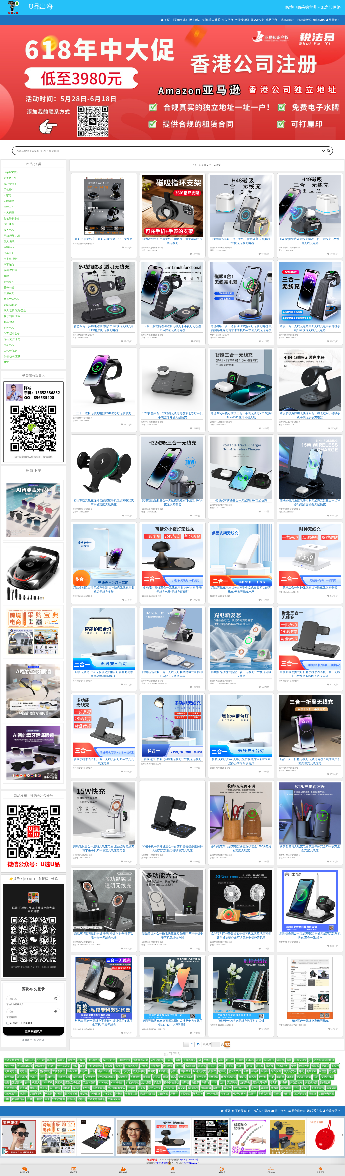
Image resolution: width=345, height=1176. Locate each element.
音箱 (29, 1099)
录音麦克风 (64, 1077)
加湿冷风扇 (114, 1099)
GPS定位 (107, 1093)
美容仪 (33, 1071)
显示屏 (265, 1071)
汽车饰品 (9, 264)
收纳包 (287, 1093)
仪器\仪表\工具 (12, 356)
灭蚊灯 (305, 1088)
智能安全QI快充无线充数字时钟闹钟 (241, 1020)
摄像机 (275, 1088)
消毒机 (81, 1099)
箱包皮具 (9, 281)
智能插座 (191, 1065)
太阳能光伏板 (326, 1093)
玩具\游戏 (9, 241)
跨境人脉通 (213, 19)
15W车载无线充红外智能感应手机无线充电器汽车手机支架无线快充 (104, 502)
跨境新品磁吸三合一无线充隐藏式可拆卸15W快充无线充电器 (172, 502)
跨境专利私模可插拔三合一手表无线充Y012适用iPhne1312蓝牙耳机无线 (241, 415)
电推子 (195, 1082)
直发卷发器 (58, 1071)
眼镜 (7, 1099)
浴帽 (178, 1060)
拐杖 (74, 1065)
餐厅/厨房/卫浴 (12, 316)
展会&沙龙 (257, 19)
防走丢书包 (139, 1071)
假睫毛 (66, 1088)
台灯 (222, 1082)
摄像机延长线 (259, 1082)
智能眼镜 (95, 1093)
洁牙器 (157, 1077)
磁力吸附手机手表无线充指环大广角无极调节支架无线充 (172, 240)
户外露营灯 (282, 1065)
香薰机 (207, 1060)
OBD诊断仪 (10, 1093)
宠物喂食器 (327, 1077)
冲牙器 (144, 1065)
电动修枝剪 (239, 1093)
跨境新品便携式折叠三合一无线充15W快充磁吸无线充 (241, 674)
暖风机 (222, 1071)
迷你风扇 (276, 1071)
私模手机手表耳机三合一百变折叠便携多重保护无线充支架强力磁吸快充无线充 (172, 848)
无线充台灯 (169, 1088)
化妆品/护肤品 (12, 218)
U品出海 (41, 6)
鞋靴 (6, 276)
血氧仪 (33, 1088)
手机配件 (9, 189)
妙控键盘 (185, 1093)
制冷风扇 (193, 1088)
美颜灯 (51, 1065)
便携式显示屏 (140, 1060)
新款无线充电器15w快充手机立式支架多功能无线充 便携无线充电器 (241, 589)
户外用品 (9, 327)
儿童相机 (163, 1071)
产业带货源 (242, 19)
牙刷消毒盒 (189, 1060)
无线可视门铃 (147, 1093)
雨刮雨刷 (286, 1088)
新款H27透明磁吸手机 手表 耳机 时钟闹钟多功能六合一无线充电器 (103, 935)
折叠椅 (284, 1082)
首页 (166, 19)
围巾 (92, 1071)
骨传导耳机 (104, 1071)
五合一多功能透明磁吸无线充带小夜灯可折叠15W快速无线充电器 (172, 328)
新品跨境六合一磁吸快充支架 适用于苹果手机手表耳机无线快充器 (172, 935)
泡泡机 (131, 1088)
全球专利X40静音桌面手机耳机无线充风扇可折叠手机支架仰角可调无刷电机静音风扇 (241, 935)
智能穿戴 (45, 1071)
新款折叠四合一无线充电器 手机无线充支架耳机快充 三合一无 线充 (310, 935)
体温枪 (76, 1088)
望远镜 (84, 1093)
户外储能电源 (95, 1065)
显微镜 (312, 1093)
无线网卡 (304, 1065)
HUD (214, 1082)
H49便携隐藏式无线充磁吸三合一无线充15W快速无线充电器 (310, 240)
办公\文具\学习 (12, 339)
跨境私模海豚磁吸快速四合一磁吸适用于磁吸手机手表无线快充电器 (310, 415)
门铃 (296, 1088)
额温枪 (116, 1071)
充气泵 (86, 1088)
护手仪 (229, 1065)
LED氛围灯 (94, 1060)
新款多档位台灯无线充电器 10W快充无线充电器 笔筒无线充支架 (103, 589)
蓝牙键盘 (78, 1077)
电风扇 (280, 1077)
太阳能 (38, 1099)
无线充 (126, 1071)
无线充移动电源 (106, 1077)
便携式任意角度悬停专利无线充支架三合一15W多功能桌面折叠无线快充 (310, 502)
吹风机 (252, 1077)
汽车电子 (9, 253)
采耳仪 (260, 1065)
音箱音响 (168, 1065)
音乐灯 (277, 1093)
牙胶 (220, 1065)
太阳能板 (163, 1093)
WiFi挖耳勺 (58, 1099)
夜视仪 (81, 1060)
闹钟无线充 (300, 1060)
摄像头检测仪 (171, 1082)
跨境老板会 (304, 19)
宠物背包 (135, 1077)
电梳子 (239, 1065)
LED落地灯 (300, 1093)
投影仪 (212, 1071)
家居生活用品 (11, 299)
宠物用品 (9, 247)
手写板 (255, 1071)
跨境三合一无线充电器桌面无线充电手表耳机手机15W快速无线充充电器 (310, 328)
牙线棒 (174, 1093)
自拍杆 (212, 1065)
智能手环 (30, 1060)
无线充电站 (317, 1088)
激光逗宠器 (290, 1071)
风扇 (221, 1060)
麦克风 (23, 1088)
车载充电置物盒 (96, 1099)
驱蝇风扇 (72, 1071)
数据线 (71, 1099)
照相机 (59, 1082)
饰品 (173, 1077)
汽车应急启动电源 (324, 1060)
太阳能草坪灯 (241, 1088)
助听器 (250, 1060)
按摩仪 (23, 1093)
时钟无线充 (199, 1071)
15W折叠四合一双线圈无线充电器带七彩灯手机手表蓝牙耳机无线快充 (172, 415)
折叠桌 (119, 1093)
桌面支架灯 (234, 1071)
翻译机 (325, 1065)
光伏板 (119, 1065)
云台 (316, 1077)
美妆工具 (9, 207)
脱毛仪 (270, 1065)
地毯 (288, 1060)
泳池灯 (290, 1077)
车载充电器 (99, 1088)
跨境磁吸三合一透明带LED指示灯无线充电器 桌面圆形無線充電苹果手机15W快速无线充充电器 (241, 328)
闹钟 (165, 1077)
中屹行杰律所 (161, 1163)
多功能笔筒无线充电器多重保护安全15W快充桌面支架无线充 (241, 848)
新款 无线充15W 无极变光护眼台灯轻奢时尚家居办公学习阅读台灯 (103, 674)
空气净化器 (212, 1093)
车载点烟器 (264, 1093)
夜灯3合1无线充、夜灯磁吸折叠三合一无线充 (103, 238)
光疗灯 (262, 1077)
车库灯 (205, 1082)
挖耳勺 (33, 1077)
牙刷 (82, 1065)
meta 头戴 (103, 1082)
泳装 (42, 1077)
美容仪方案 (311, 1082)
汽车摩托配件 (11, 258)
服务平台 (227, 19)
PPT (250, 1110)
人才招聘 (264, 1110)
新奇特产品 (10, 178)
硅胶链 (185, 1082)
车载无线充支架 (13, 1060)
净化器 (182, 1088)
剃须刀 (84, 1071)
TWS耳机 (47, 1082)
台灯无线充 (109, 1060)
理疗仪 (227, 1088)
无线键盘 (40, 1065)
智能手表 (245, 1082)
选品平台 (271, 19)
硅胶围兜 (201, 1077)
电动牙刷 (311, 1071)
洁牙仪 (71, 1060)
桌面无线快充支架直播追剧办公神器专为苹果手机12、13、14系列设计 (172, 1022)
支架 (271, 1077)
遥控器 (315, 1065)
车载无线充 (154, 1088)
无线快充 (232, 1082)
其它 (6, 362)
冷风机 (273, 1082)
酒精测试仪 (71, 1093)
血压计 (252, 1093)
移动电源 (269, 1060)
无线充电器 (10, 1071)
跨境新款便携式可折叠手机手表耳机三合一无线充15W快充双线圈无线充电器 (310, 674)
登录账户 (334, 19)
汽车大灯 (226, 1093)
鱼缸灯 (179, 1065)
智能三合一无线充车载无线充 (310, 1020)
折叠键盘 (213, 1077)
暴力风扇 (9, 1077)
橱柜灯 (217, 1088)
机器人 (36, 1082)
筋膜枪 (335, 1065)
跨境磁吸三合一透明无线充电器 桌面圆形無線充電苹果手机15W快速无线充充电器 (103, 848)
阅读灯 (250, 1065)
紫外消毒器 (156, 1060)
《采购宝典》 (179, 19)
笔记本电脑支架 (116, 1088)
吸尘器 (157, 1082)
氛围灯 (151, 1071)
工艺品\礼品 (10, 350)
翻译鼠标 (325, 1082)
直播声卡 (186, 1071)
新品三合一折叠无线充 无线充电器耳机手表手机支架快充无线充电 (310, 761)
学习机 (265, 1088)
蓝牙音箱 (55, 1088)
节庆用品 (9, 345)
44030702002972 (189, 1163)
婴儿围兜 (198, 1093)
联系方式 (316, 1110)
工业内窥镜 (89, 1082)
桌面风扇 (331, 1088)
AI (199, 1060)
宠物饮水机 (10, 1088)
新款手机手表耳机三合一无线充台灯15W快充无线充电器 (104, 761)
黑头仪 (109, 1065)
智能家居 (155, 1065)
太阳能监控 (124, 1060)
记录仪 (141, 1088)
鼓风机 (202, 1065)
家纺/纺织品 (10, 304)
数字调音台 (18, 1099)
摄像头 (242, 1077)
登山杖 (41, 1060)
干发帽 (48, 1093)
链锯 (7, 1082)
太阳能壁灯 (36, 1093)
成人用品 (9, 230)
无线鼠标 (17, 1082)
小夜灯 (169, 1060)
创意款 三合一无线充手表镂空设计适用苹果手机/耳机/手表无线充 (104, 1022)
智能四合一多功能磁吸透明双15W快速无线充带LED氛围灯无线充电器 (104, 328)
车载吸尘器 (131, 1093)
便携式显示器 (228, 1077)
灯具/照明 (9, 322)
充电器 (23, 1071)
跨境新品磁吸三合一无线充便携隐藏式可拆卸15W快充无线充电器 (241, 240)
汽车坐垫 (9, 1065)
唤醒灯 (51, 1060)
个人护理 (9, 212)
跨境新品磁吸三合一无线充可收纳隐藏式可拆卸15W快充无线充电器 (172, 674)
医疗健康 (9, 224)
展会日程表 (298, 1110)
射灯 (258, 1060)
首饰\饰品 (9, 287)
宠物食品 (90, 1077)
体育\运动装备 (12, 333)
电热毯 (333, 1071)
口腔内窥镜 (132, 1082)
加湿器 (322, 1071)
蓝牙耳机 (22, 1077)
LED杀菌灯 (117, 1082)
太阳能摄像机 (24, 1065)
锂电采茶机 (63, 1065)
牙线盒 (147, 1077)
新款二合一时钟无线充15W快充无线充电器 (310, 587)
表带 (27, 1082)
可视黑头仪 (131, 1065)
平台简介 (240, 1110)
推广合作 (280, 1110)
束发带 (255, 1088)
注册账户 (27, 1040)
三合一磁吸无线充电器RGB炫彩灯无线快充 (103, 413)
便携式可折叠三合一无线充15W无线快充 (241, 500)
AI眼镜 (51, 1077)
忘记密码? (39, 1040)
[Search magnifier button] (328, 150)
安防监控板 (296, 1082)
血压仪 (43, 1088)
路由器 (280, 1060)
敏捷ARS (319, 19)
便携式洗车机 (185, 1077)
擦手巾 (230, 1060)
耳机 (301, 1071)
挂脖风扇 (206, 1088)
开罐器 (240, 1060)
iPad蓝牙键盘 (303, 1077)
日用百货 (9, 293)
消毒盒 (61, 1060)
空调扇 (59, 1093)
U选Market (287, 19)
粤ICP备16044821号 (189, 1159)
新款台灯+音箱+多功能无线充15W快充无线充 (172, 759)
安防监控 (9, 201)
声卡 (47, 1099)
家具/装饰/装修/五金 (15, 310)
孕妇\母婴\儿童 (12, 235)
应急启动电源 (72, 1082)
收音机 (174, 1071)
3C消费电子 (10, 184)
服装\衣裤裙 (10, 270)
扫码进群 (198, 19)
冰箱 (246, 1071)
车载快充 (123, 1077)
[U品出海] (13, 7)
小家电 (7, 195)
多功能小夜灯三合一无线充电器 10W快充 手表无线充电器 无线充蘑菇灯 (172, 589)
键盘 (293, 1065)
